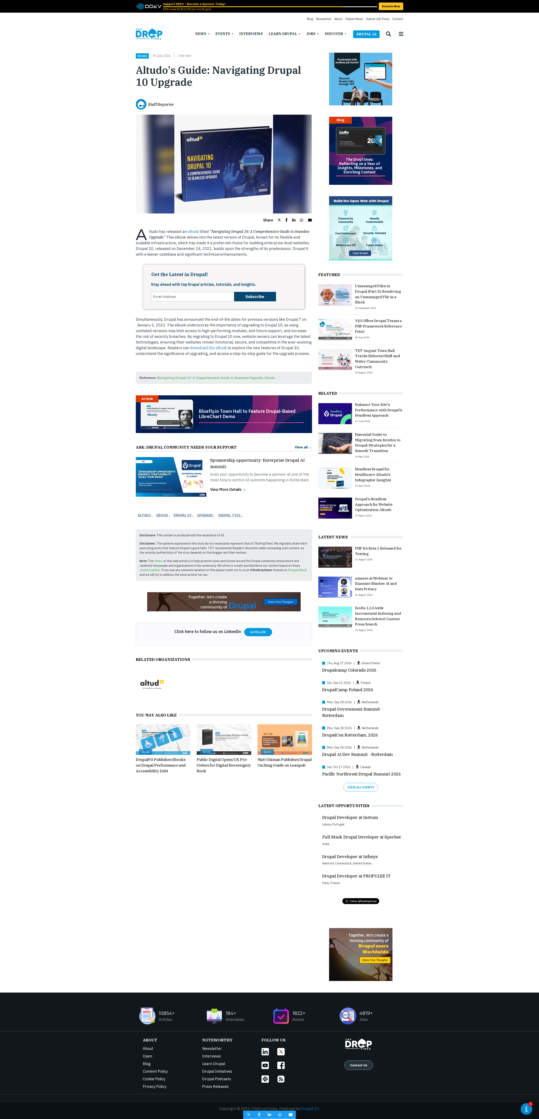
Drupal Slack (297, 570)
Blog (310, 19)
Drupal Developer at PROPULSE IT (356, 876)
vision (158, 561)
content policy (150, 570)
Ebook (162, 515)
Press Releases (215, 1086)
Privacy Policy (154, 1086)
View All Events (360, 787)
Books (142, 56)
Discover (334, 34)
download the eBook (208, 347)
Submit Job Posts (378, 19)
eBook (193, 231)
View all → (303, 447)
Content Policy (155, 1071)
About (338, 19)
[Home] (149, 34)
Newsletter (323, 19)
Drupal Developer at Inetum (350, 817)
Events (222, 34)
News (200, 34)
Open (147, 1056)
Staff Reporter (161, 104)
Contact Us (358, 1065)
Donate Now (391, 6)
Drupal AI (366, 34)
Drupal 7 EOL (229, 515)
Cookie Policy (154, 1078)
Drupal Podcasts (216, 1078)
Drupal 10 (182, 515)
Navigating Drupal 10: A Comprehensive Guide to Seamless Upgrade (210, 378)
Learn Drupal (283, 34)
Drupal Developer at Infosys (350, 856)
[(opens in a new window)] (148, 6)
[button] (272, 220)
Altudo (269, 378)
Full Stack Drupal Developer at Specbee (361, 837)
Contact (397, 19)
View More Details (225, 489)
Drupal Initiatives (217, 1071)
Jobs (310, 34)
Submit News (354, 19)
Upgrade (205, 515)
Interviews (251, 34)
